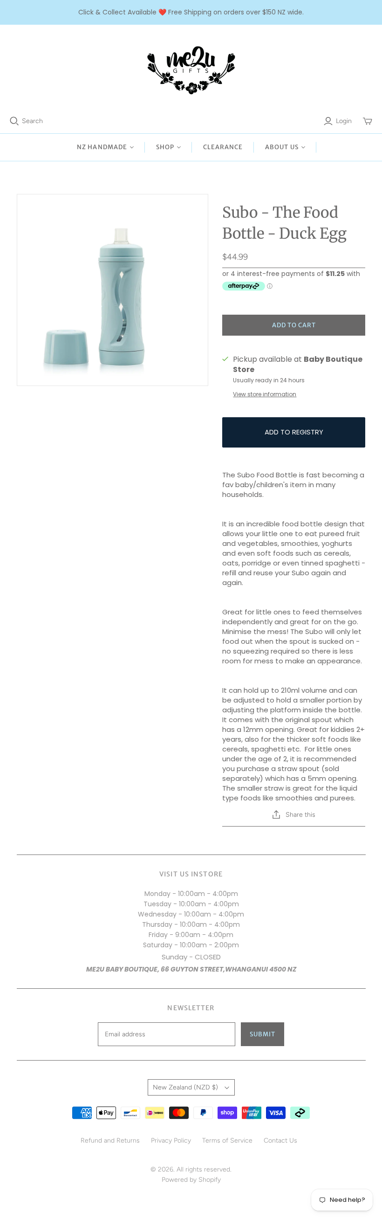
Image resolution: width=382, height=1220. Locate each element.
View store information (264, 394)
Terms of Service (227, 1140)
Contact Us (280, 1140)
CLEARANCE (223, 147)
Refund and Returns (110, 1140)
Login (344, 121)
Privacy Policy (171, 1140)
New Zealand (185, 1087)
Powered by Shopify (191, 1180)
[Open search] (14, 121)
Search (32, 121)
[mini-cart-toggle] (367, 121)
